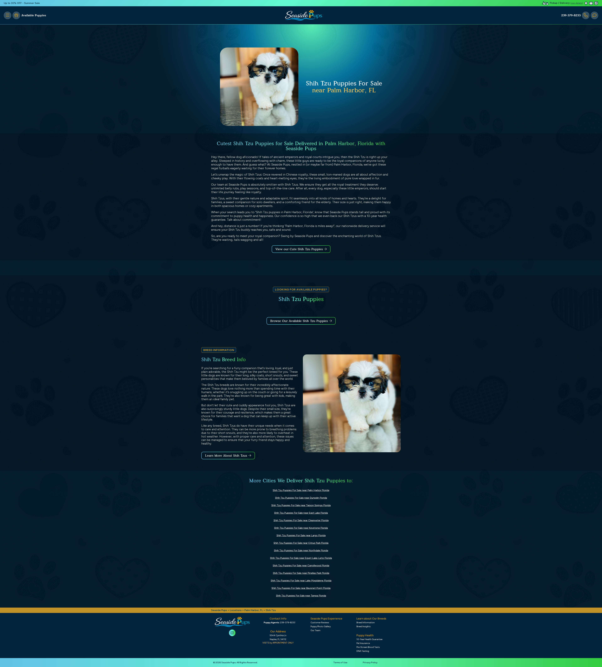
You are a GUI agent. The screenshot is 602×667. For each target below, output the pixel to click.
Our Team (315, 630)
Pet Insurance (363, 643)
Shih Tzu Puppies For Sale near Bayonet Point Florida (301, 588)
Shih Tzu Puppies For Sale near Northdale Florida (301, 550)
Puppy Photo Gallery (321, 626)
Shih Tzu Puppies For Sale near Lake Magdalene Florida (301, 580)
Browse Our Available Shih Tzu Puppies (299, 321)
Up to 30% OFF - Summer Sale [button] (22, 3)
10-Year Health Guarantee (369, 639)
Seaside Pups (219, 610)
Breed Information (365, 622)
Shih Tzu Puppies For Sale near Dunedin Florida (301, 497)
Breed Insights (363, 626)
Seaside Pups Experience (326, 618)
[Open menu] (7, 15)
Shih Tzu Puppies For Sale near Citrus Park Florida (301, 542)
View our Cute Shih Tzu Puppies (299, 249)
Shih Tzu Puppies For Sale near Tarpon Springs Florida (301, 505)
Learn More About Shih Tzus (226, 455)
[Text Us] (594, 15)
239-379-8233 (571, 15)
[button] (586, 3)
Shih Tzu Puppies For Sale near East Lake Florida (301, 512)
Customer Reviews (320, 622)
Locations (236, 610)
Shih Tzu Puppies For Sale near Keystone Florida (301, 527)
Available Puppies (33, 15)
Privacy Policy (370, 662)
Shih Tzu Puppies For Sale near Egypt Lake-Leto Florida (301, 557)
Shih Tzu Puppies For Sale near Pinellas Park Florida (301, 573)
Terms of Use (340, 662)
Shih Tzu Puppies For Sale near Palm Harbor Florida (301, 490)
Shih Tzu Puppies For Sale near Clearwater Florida (301, 520)
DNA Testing (362, 651)
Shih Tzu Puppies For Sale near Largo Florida (301, 535)
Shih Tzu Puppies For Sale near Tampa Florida (301, 595)
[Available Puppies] (16, 15)
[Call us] (585, 15)
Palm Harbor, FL (254, 610)
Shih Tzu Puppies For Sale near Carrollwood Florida (301, 565)
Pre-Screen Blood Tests (368, 647)
